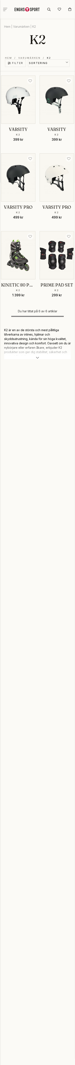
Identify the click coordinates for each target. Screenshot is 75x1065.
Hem (7, 26)
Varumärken (21, 26)
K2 (34, 26)
